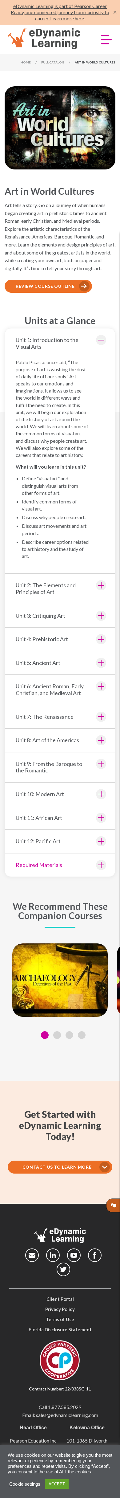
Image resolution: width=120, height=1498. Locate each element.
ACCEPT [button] (57, 1484)
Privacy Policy (60, 1309)
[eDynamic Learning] (47, 39)
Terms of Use (60, 1319)
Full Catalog (52, 62)
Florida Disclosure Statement (60, 1329)
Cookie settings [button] (24, 1484)
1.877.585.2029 (64, 1407)
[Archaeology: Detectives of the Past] (60, 979)
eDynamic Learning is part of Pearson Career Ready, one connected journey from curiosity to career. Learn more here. (60, 12)
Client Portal (60, 1299)
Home (26, 62)
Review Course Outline (45, 286)
